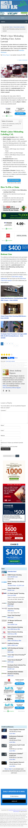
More (16, 358)
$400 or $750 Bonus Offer (14, 640)
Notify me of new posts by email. (9, 446)
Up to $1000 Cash (12, 624)
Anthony (5, 385)
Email (2, 430)
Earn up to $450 (12, 595)
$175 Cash (10, 662)
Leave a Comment (23, 60)
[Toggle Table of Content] (19, 121)
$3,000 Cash (11, 590)
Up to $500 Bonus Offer (14, 629)
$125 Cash (10, 656)
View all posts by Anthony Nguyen (12, 387)
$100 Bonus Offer (12, 634)
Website (3, 435)
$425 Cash (10, 652)
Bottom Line (5, 127)
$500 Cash (10, 606)
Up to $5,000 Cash (13, 577)
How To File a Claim (7, 125)
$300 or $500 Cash (13, 645)
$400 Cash (10, 617)
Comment (3, 410)
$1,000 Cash (11, 669)
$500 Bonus (11, 610)
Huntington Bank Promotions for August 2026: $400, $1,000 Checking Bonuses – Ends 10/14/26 (14, 336)
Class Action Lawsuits (10, 361)
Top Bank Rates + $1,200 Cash (16, 585)
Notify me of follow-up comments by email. (12, 442)
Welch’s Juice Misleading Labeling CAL (12, 123)
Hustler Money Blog (14, 5)
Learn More (12, 733)
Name (2, 425)
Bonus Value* (8, 769)
